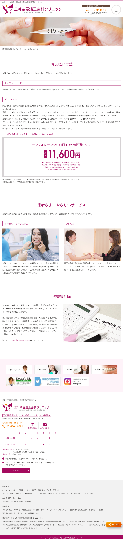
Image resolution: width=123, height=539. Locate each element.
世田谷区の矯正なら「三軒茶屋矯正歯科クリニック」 (49, 521)
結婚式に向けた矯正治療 (78, 510)
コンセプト (13, 490)
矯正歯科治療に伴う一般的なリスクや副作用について (21, 513)
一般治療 (100, 510)
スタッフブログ (88, 493)
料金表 (49, 490)
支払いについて (7, 493)
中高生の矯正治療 (17, 502)
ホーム (4, 490)
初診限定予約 (32, 428)
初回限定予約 (52, 493)
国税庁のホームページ (21, 340)
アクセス (16, 470)
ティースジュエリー (61, 510)
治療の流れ (19, 493)
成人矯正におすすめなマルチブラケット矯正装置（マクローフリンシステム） (56, 525)
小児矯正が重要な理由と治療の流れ (14, 525)
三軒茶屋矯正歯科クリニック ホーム (14, 49)
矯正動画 (43, 493)
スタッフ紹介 (31, 490)
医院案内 (22, 490)
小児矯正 (5, 502)
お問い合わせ (44, 428)
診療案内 (41, 490)
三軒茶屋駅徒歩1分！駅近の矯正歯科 (15, 521)
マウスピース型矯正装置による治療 (26, 510)
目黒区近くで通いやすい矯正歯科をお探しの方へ (87, 521)
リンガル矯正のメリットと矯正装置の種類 (101, 525)
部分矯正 (92, 510)
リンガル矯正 (7, 510)
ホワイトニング (46, 510)
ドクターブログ (75, 493)
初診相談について (31, 493)
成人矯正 (28, 502)
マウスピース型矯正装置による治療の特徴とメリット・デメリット (25, 528)
